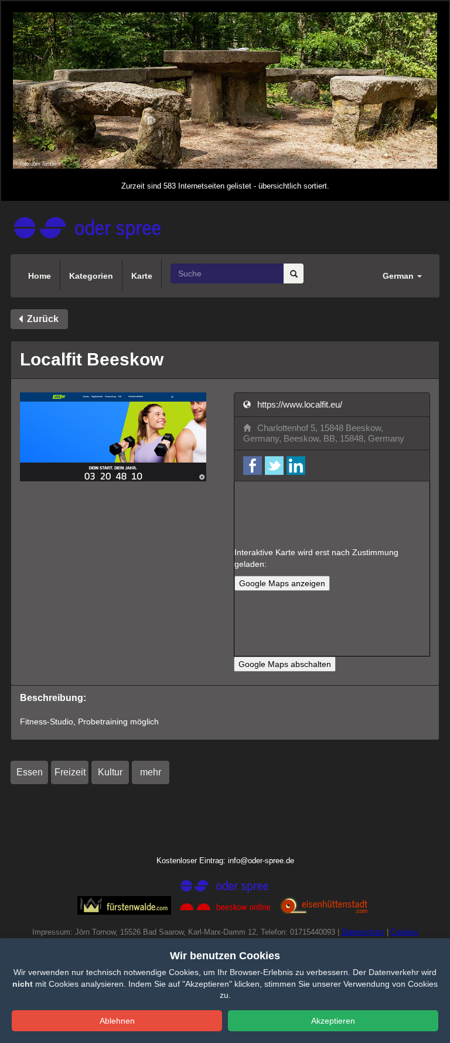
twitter (274, 465)
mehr (150, 772)
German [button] (399, 276)
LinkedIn (296, 465)
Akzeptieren (333, 1020)
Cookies (404, 932)
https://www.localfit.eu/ (298, 404)
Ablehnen (117, 1020)
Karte (141, 276)
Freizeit (70, 772)
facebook (252, 465)
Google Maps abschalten (284, 664)
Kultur (110, 772)
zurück (42, 319)
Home (39, 276)
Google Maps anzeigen (282, 583)
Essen (29, 772)
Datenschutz (363, 932)
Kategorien (91, 276)
